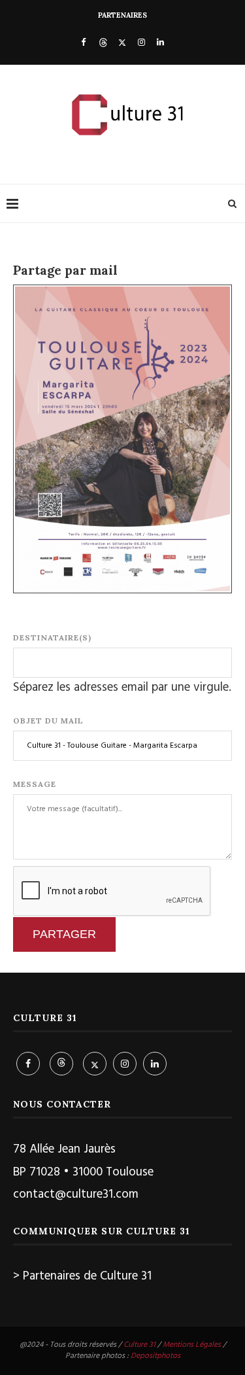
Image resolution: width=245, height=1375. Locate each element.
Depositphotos (155, 1356)
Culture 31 (139, 1344)
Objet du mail (48, 720)
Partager (64, 934)
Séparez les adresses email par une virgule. (122, 687)
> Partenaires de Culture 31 (82, 1276)
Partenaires (122, 15)
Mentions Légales (192, 1344)
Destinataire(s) (52, 637)
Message (34, 784)
